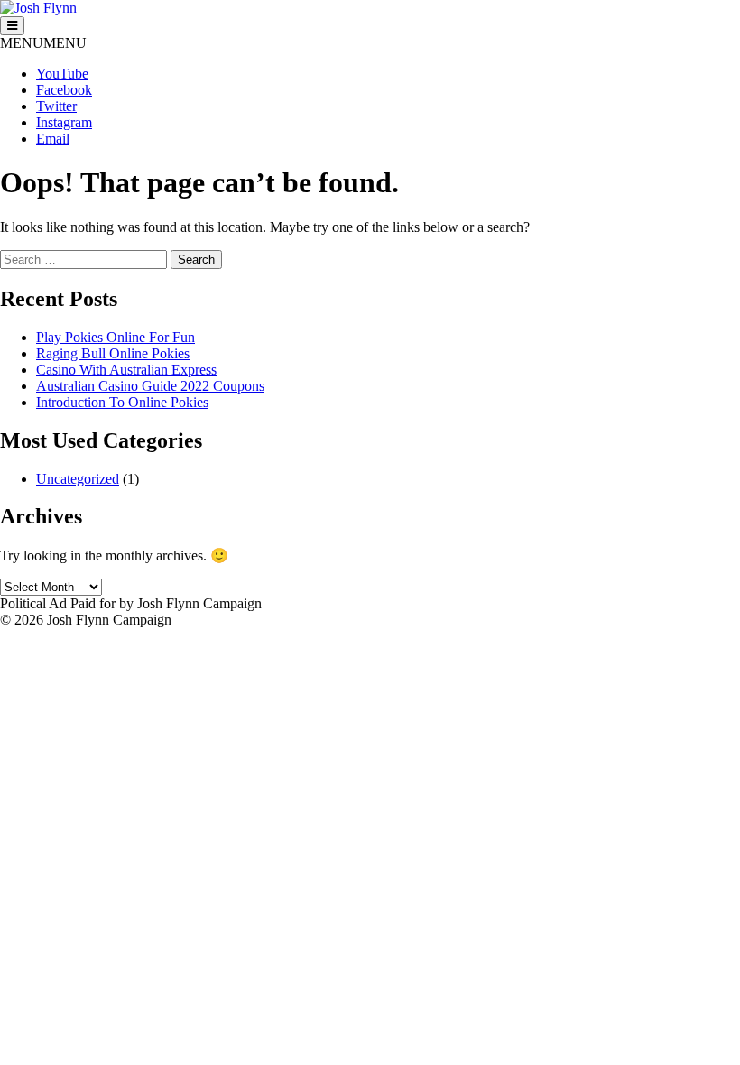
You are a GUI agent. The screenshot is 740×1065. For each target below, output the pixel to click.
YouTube (62, 73)
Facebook (64, 89)
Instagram (64, 122)
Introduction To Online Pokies (122, 402)
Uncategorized (77, 478)
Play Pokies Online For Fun (115, 337)
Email (52, 138)
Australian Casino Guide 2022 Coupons (150, 386)
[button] (43, 43)
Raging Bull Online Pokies (113, 353)
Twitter (56, 106)
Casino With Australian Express (126, 369)
